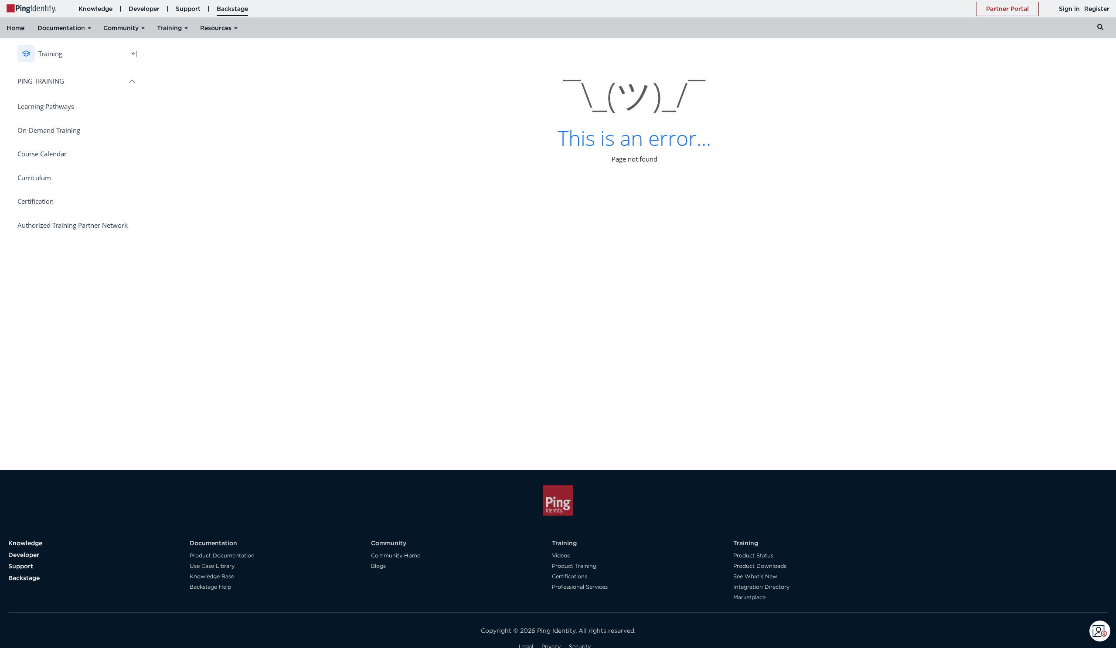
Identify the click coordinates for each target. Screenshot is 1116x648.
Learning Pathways (45, 106)
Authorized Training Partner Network (72, 225)
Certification (35, 201)
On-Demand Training (48, 130)
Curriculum (34, 177)
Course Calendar (42, 153)
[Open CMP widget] (1099, 631)
